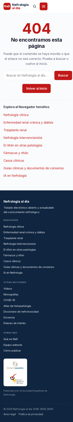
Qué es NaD (11, 339)
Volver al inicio (36, 88)
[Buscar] (34, 6)
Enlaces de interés (15, 323)
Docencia (9, 317)
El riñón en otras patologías (23, 145)
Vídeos (8, 288)
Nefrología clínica (16, 115)
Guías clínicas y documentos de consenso (34, 168)
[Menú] (43, 6)
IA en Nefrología (15, 175)
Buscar (63, 75)
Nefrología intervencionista (23, 138)
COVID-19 (9, 300)
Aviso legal (10, 414)
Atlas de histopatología (17, 305)
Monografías (11, 294)
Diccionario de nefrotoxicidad (21, 311)
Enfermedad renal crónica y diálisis (28, 122)
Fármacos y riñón (16, 153)
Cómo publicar (12, 350)
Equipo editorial (13, 344)
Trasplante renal (15, 130)
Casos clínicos (14, 160)
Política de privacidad (31, 414)
